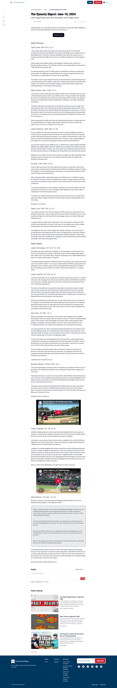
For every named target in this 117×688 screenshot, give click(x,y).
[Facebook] (92, 667)
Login (90, 2)
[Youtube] (83, 667)
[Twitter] (79, 667)
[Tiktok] (88, 667)
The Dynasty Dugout (36, 9)
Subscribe (98, 2)
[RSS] (101, 667)
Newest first (79, 569)
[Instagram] (97, 667)
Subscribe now (58, 35)
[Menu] (104, 2)
